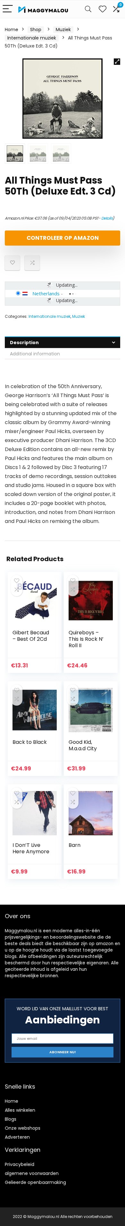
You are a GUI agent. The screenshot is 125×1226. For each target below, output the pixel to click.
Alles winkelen (20, 1110)
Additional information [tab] (35, 354)
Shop (35, 29)
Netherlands (46, 293)
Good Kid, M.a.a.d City (83, 745)
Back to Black (30, 742)
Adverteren (17, 1137)
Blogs (10, 1119)
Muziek (63, 29)
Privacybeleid (19, 1164)
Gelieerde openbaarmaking (35, 1182)
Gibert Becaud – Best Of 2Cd (31, 636)
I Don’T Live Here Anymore (31, 848)
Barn (74, 845)
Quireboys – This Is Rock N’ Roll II (86, 639)
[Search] (88, 9)
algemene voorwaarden (32, 1173)
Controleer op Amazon (63, 238)
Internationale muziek (31, 38)
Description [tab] (24, 342)
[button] (117, 61)
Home (11, 29)
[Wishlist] (102, 9)
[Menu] (7, 9)
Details (107, 218)
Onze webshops (22, 1128)
